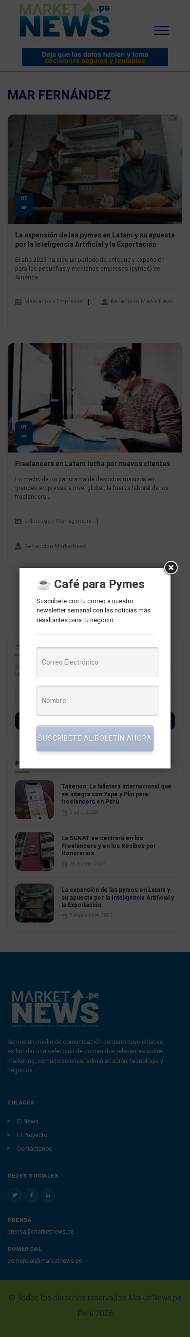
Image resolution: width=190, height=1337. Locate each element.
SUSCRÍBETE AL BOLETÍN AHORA (95, 738)
